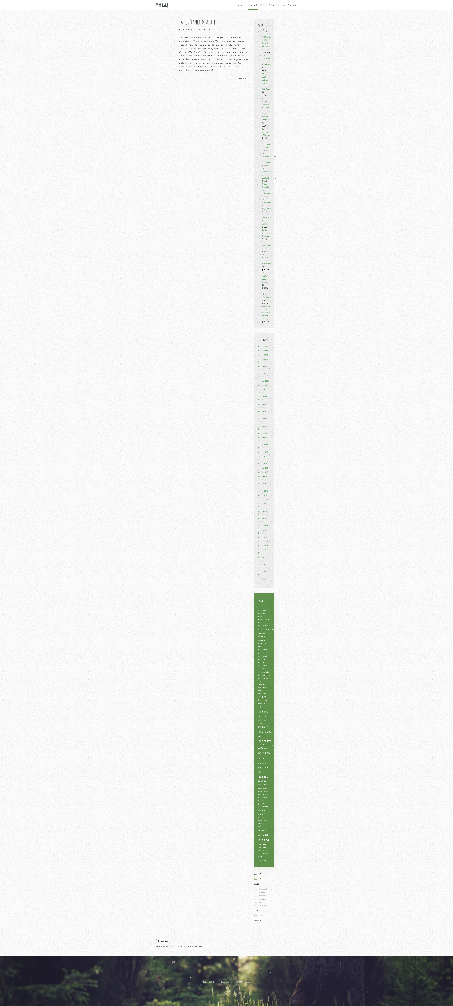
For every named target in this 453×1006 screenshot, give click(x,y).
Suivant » (243, 78)
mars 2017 (263, 472)
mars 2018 (263, 433)
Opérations (260, 905)
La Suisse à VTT (263, 895)
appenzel (261, 613)
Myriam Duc (204, 29)
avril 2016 (263, 499)
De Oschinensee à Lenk (268, 144)
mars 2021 (263, 355)
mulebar (262, 748)
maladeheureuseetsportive (268, 745)
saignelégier (263, 820)
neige (260, 791)
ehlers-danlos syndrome (262, 662)
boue (260, 616)
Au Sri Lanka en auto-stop (263, 890)
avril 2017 (263, 468)
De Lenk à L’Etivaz (266, 132)
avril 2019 (263, 381)
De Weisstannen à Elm (268, 245)
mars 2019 (263, 385)
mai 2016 (262, 495)
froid (260, 690)
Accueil (242, 5)
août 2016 (263, 491)
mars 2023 (263, 346)
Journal (253, 5)
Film (271, 5)
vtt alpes (262, 844)
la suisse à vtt (263, 711)
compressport (267, 629)
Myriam (162, 5)
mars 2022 (263, 350)
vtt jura (261, 850)
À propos (280, 5)
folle (260, 681)
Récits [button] (263, 5)
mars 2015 (263, 545)
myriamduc (262, 764)
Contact (292, 5)
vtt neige (263, 853)
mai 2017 (262, 463)
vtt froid (262, 847)
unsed (262, 830)
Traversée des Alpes (262, 900)
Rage (260, 817)
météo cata (262, 788)
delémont (261, 633)
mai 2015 (262, 537)
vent (260, 835)
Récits (257, 884)
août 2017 (263, 452)
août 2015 (263, 525)
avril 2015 (263, 541)
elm (267, 672)
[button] (226, 987)
